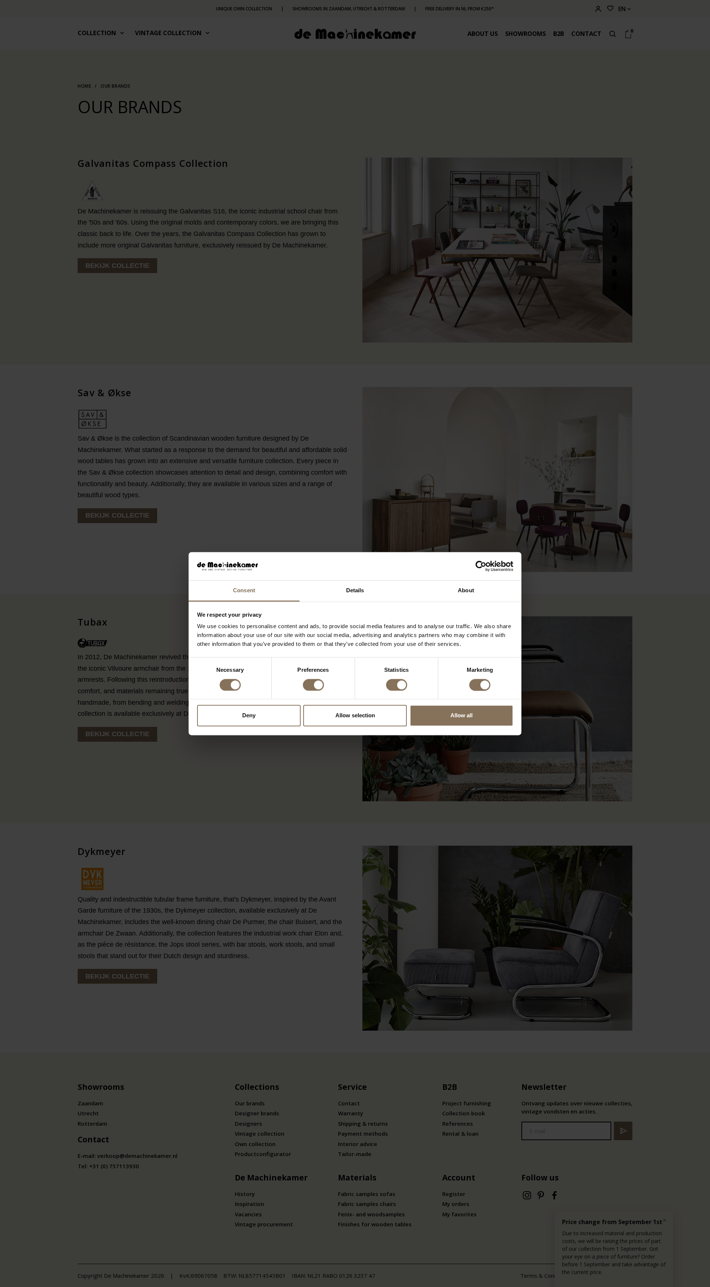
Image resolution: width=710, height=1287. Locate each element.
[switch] (313, 685)
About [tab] (466, 590)
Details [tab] (355, 590)
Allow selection (355, 715)
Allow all (461, 715)
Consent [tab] (244, 590)
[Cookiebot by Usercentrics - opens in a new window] (481, 566)
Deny (249, 715)
